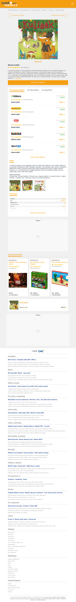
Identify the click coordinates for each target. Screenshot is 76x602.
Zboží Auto (10, 548)
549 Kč (61, 102)
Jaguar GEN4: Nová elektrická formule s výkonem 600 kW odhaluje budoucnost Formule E (30, 508)
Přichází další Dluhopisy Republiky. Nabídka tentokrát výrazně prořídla (25, 442)
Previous (8, 277)
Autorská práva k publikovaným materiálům (54, 597)
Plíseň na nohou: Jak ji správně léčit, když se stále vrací (21, 497)
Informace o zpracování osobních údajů (45, 598)
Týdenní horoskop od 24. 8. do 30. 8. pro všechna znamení (22, 402)
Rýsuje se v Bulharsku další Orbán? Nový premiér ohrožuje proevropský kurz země (28, 362)
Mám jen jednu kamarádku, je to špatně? (17, 512)
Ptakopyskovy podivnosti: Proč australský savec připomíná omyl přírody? (25, 510)
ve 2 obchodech (13, 295)
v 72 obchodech (34, 295)
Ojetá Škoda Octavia (13, 550)
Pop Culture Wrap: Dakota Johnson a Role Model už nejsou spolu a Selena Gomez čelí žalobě (30, 484)
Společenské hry (35, 10)
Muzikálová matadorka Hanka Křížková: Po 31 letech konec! (22, 524)
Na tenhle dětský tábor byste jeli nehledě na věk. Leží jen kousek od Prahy (26, 415)
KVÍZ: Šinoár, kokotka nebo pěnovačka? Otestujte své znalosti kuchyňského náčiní (28, 455)
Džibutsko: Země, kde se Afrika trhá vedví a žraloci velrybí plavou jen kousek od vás (28, 472)
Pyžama (10, 567)
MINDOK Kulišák (16, 139)
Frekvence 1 (11, 589)
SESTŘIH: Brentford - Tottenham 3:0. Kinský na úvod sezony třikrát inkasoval (26, 521)
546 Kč (61, 127)
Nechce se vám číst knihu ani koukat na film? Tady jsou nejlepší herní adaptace (27, 432)
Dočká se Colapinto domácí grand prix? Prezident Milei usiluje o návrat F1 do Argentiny (28, 419)
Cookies (58, 598)
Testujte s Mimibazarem (13, 559)
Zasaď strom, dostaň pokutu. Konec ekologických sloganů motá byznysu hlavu (27, 446)
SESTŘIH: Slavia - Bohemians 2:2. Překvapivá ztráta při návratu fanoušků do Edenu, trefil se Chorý (32, 526)
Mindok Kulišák (13, 65)
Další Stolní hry (13, 260)
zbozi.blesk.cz (11, 540)
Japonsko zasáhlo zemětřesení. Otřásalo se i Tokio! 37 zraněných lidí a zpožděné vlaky (29, 391)
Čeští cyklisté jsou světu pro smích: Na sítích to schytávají (22, 375)
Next (67, 277)
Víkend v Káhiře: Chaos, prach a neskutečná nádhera (21, 470)
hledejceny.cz (11, 532)
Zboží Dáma (11, 538)
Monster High (11, 561)
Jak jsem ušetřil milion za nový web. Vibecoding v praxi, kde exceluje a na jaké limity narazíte (30, 428)
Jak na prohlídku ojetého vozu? (15, 542)
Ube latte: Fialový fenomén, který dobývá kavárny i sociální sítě (23, 459)
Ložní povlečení (12, 575)
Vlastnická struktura (41, 599)
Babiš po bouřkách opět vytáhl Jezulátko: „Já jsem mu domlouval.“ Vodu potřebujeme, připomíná (31, 366)
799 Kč (61, 152)
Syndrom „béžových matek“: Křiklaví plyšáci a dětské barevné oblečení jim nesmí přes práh (30, 406)
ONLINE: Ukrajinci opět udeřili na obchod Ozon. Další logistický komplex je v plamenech (29, 364)
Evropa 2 (10, 591)
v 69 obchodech (56, 295)
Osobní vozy (11, 536)
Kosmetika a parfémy (13, 569)
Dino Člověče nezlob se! (60, 262)
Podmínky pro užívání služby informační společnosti (22, 598)
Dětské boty (11, 573)
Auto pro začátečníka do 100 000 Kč (16, 546)
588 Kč (61, 114)
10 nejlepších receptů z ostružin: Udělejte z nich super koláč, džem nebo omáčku (27, 457)
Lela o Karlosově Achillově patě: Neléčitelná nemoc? (20, 393)
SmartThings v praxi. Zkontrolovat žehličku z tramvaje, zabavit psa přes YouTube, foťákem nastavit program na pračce (36, 430)
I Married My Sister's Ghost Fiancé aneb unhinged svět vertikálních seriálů (26, 486)
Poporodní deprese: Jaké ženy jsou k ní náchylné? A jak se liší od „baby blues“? (27, 495)
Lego (9, 565)
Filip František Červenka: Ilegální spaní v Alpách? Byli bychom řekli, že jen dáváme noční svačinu (31, 468)
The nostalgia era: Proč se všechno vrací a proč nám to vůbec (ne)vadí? (25, 482)
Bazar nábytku (11, 577)
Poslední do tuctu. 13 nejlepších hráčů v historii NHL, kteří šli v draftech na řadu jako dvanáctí (30, 379)
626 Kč (61, 139)
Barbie (9, 563)
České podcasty (12, 585)
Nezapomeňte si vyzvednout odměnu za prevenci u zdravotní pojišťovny (25, 499)
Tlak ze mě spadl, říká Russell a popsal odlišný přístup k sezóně (23, 417)
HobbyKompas (11, 544)
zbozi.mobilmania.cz (13, 10)
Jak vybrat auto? (12, 552)
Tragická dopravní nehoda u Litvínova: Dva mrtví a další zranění (23, 389)
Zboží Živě (10, 534)
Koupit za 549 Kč (38, 82)
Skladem (62, 97)
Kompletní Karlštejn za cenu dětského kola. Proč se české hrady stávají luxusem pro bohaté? (30, 444)
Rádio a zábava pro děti (13, 587)
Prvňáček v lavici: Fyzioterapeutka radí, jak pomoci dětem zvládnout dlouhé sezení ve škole (30, 404)
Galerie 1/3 (38, 61)
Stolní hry (44, 10)
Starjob (9, 583)
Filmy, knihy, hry (25, 10)
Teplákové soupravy (13, 571)
